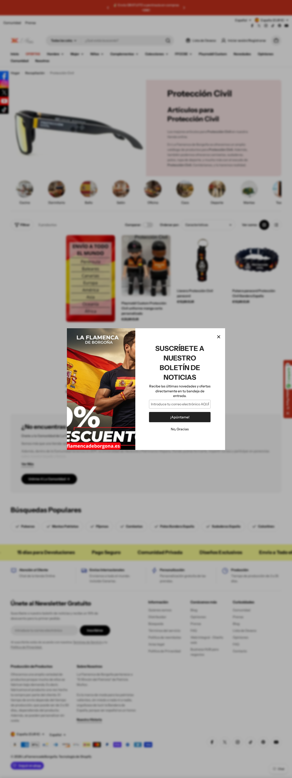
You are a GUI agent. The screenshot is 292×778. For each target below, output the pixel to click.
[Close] (219, 337)
